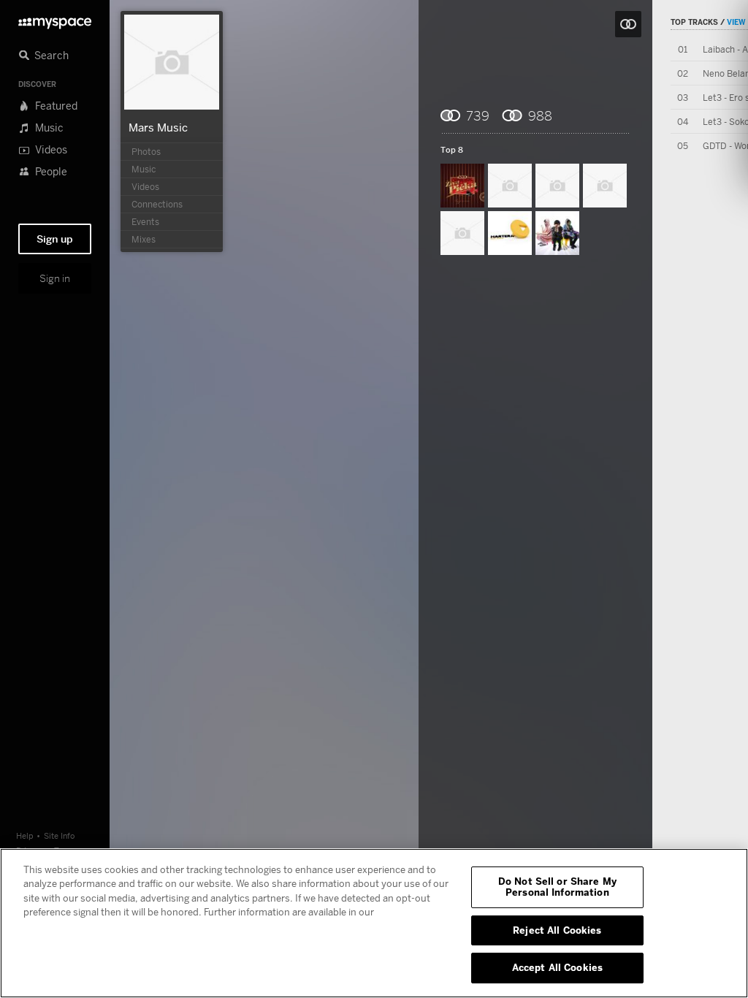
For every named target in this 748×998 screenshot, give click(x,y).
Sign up (55, 238)
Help (25, 835)
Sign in (54, 278)
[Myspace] (54, 19)
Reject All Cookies (557, 930)
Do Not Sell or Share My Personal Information (557, 887)
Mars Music (158, 127)
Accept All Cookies (557, 967)
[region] (374, 923)
